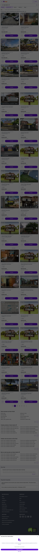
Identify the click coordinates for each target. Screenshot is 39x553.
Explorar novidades (19, 549)
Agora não (19, 551)
